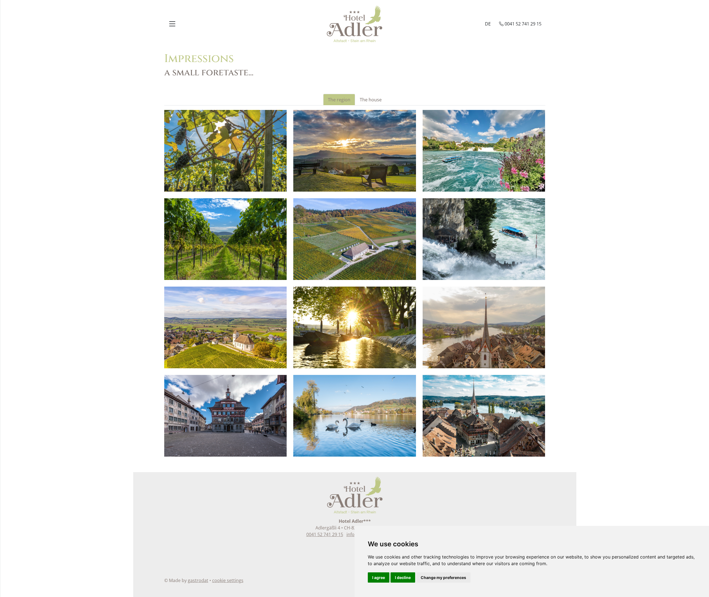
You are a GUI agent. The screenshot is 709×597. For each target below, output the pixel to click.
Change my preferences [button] (443, 577)
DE (488, 24)
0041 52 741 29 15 (324, 534)
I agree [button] (378, 577)
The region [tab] (339, 100)
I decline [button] (403, 577)
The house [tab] (371, 100)
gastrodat (198, 580)
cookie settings (227, 580)
